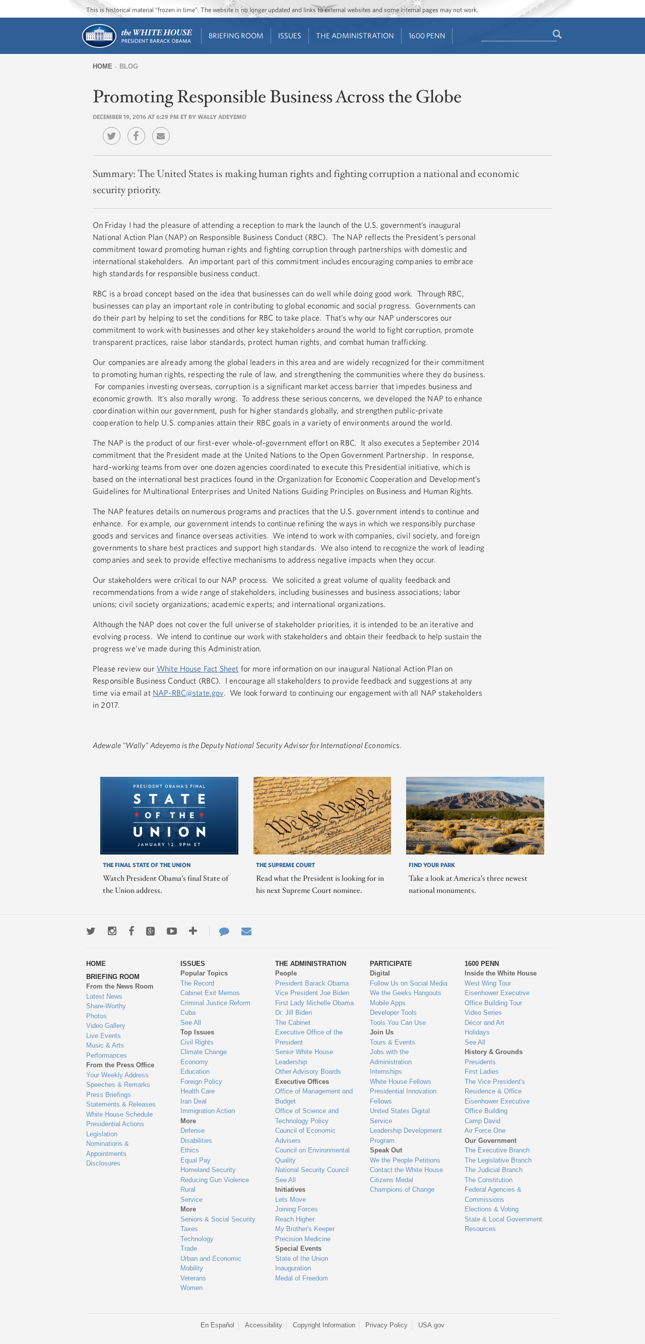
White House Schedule (119, 1114)
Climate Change (203, 1052)
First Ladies (482, 1071)
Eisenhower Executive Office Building (497, 1106)
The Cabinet (292, 1022)
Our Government (491, 1140)
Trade (188, 1248)
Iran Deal (193, 1101)
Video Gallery (105, 1025)
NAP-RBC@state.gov (188, 692)
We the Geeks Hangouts (405, 993)
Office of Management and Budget (314, 1096)
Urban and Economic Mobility (210, 1263)
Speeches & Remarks (118, 1084)
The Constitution (488, 1180)
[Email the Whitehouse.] (246, 931)
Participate (391, 963)
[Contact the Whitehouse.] (219, 931)
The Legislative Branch (498, 1160)
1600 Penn (427, 35)
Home (102, 66)
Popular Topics (204, 973)
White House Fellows (400, 1081)
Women (191, 1288)
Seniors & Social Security (217, 1219)
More (188, 1121)
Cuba (188, 1012)
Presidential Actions (115, 1124)
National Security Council (312, 1170)
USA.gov (431, 1325)
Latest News (104, 996)
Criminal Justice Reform (215, 1003)
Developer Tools (393, 1012)
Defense (192, 1130)
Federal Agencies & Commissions (493, 1194)
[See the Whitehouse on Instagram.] (112, 931)
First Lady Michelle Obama (314, 1003)
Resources (480, 1229)
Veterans (193, 1278)
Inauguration (293, 1268)
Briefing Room (236, 35)
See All (190, 1022)
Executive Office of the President (309, 1037)
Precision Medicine (303, 1239)
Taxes (189, 1229)
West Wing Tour (488, 983)
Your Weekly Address (117, 1075)
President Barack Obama (312, 983)
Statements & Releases (121, 1104)
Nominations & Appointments (107, 1148)
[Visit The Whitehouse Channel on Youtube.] (172, 931)
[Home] (136, 47)
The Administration (355, 35)
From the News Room (120, 986)
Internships (386, 1071)
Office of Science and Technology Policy (307, 1116)
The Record (197, 983)
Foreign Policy (201, 1081)
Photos (96, 1016)
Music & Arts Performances (106, 1050)
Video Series (483, 1012)
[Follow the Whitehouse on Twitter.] (91, 931)
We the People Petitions (405, 1160)
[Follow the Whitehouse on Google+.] (150, 931)
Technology (197, 1239)
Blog (128, 66)
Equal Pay (195, 1160)
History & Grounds (494, 1052)
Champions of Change (402, 1189)
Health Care (197, 1091)
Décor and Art (484, 1022)
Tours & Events (392, 1042)
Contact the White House (406, 1170)
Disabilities (196, 1140)
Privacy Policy (386, 1325)
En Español (217, 1325)
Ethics (189, 1150)
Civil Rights (197, 1042)
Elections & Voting (492, 1209)
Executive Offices (302, 1081)
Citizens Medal (391, 1180)
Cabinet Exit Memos (210, 993)
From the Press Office (120, 1065)
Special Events (298, 1248)
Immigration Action (207, 1111)
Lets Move (290, 1199)
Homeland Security (208, 1170)
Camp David (482, 1121)
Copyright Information (324, 1325)
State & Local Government (503, 1219)
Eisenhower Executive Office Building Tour (497, 998)
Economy (194, 1062)
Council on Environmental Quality (312, 1155)
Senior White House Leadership (304, 1057)
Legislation (101, 1134)
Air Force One (485, 1130)
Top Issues (197, 1032)
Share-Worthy (106, 1006)
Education (195, 1071)
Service (191, 1199)
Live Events (103, 1036)
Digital (380, 973)
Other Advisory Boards (308, 1071)
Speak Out (386, 1150)
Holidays (477, 1032)
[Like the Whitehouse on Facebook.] (131, 931)
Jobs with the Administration (391, 1057)
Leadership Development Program (406, 1135)
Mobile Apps (388, 1003)
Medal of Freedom (301, 1278)
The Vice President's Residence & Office (495, 1086)
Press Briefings (108, 1094)
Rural (188, 1189)
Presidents (480, 1062)
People (286, 973)
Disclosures (103, 1163)
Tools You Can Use (398, 1022)
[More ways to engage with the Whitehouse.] (193, 931)
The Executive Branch (497, 1150)
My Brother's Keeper (305, 1229)
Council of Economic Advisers (305, 1135)
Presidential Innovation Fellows (403, 1096)
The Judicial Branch (494, 1170)
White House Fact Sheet (198, 668)
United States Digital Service (400, 1116)
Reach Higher (294, 1219)
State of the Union (301, 1258)
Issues (289, 35)
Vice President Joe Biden (312, 993)
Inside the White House (501, 973)
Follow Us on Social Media (408, 983)
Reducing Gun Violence (214, 1180)
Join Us (382, 1032)
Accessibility (263, 1325)
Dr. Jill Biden (293, 1012)
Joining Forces (296, 1209)
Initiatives (290, 1189)
